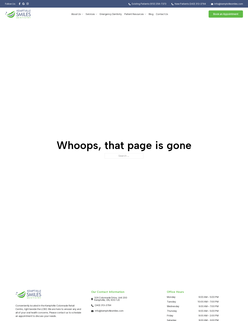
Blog (151, 14)
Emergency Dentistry (111, 14)
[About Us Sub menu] (82, 14)
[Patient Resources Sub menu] (145, 14)
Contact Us (162, 14)
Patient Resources (134, 14)
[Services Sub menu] (96, 14)
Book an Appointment (225, 14)
